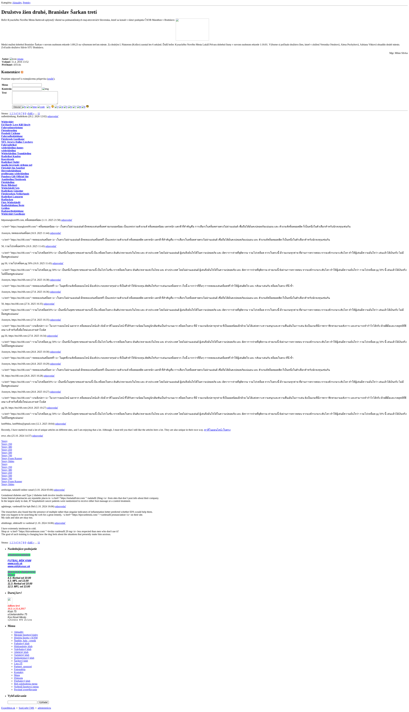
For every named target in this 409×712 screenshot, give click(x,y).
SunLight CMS (26, 708)
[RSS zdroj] (22, 72)
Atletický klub (21, 652)
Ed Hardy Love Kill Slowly (16, 124)
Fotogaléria (19, 669)
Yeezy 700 (6, 455)
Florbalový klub (22, 681)
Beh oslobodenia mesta (25, 683)
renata (20, 59)
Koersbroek (7, 159)
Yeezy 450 (6, 449)
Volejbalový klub (22, 649)
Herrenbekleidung (11, 170)
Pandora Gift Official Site (15, 176)
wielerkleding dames (12, 147)
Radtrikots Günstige (12, 191)
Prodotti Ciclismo (10, 133)
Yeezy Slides (7, 461)
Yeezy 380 (6, 447)
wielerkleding (8, 150)
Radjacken (7, 199)
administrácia (44, 708)
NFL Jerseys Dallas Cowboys (17, 142)
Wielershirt (7, 121)
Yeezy (4, 441)
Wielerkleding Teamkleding (16, 153)
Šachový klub (21, 660)
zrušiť (51, 78)
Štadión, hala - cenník (25, 640)
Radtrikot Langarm (12, 196)
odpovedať (52, 116)
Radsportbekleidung (12, 211)
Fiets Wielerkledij (10, 202)
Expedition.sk (8, 708)
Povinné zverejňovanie (25, 689)
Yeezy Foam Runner (11, 458)
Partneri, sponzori (23, 666)
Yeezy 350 (6, 444)
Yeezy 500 (6, 452)
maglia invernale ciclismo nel (16, 165)
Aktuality (17, 2)
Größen (5, 208)
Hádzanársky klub (23, 646)
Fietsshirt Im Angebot (13, 167)
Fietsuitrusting (9, 130)
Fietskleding (7, 182)
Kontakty (18, 672)
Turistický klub (21, 655)
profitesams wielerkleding (15, 173)
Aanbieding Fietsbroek (13, 179)
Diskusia (18, 678)
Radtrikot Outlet (10, 162)
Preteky (27, 2)
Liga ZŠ (18, 663)
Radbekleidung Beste (12, 205)
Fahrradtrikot (9, 144)
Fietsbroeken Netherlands (15, 193)
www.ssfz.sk (15, 563)
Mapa (17, 675)
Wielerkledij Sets (10, 188)
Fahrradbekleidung (12, 136)
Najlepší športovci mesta (26, 686)
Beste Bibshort (9, 185)
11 (39, 113)
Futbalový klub (21, 643)
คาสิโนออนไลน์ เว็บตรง (217, 429)
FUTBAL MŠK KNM (19, 560)
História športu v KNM (26, 637)
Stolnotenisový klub (24, 658)
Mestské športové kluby (26, 634)
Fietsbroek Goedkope (12, 139)
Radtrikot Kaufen (11, 156)
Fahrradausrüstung (12, 127)
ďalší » (30, 113)
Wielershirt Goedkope (13, 214)
